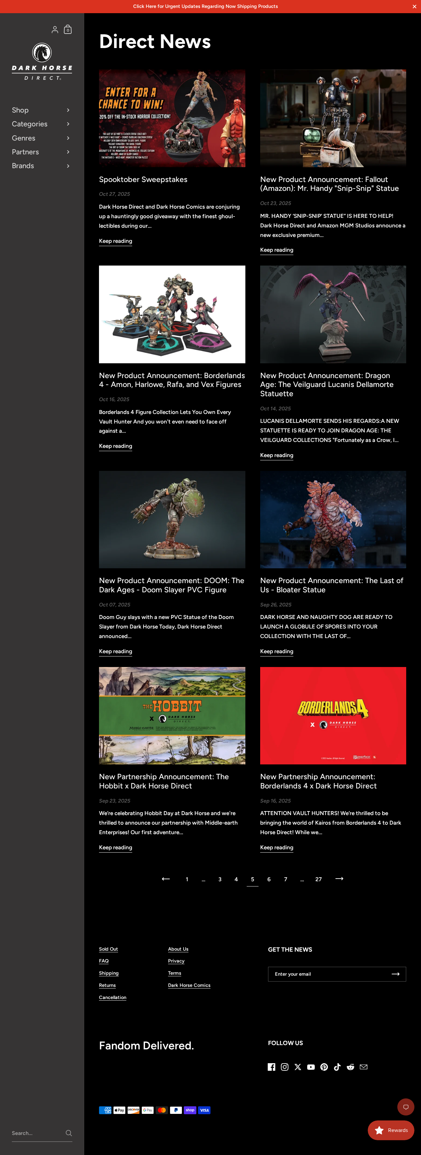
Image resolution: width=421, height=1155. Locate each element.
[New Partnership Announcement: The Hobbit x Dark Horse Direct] (172, 715)
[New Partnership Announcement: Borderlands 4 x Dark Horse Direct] (333, 715)
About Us (178, 949)
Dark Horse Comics (189, 985)
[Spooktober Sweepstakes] (172, 118)
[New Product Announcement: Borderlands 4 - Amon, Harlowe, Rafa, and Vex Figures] (172, 314)
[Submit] (68, 1133)
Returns (107, 985)
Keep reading (115, 241)
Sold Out (108, 949)
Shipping (109, 973)
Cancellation (112, 997)
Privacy (176, 961)
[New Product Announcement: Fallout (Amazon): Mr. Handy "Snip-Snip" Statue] (333, 118)
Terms (174, 973)
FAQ (104, 961)
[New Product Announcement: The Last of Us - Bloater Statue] (333, 519)
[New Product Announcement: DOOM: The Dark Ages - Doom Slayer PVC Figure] (172, 519)
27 (318, 879)
